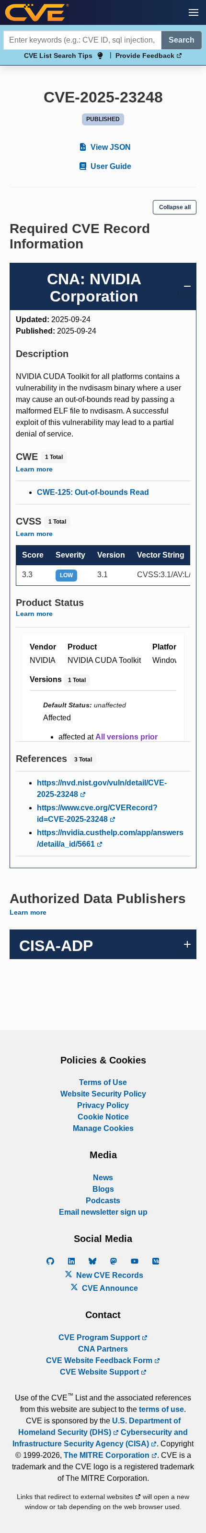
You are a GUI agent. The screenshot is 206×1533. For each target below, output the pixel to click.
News (103, 1178)
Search (182, 40)
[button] (193, 12)
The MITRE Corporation (107, 1455)
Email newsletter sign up (103, 1212)
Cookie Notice (103, 1117)
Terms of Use (103, 1082)
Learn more (34, 469)
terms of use (161, 1409)
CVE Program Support (100, 1337)
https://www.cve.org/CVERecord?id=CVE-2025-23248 (97, 813)
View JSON (110, 147)
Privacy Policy (103, 1105)
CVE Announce (109, 1288)
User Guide (110, 166)
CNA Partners (103, 1349)
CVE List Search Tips (58, 55)
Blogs (103, 1189)
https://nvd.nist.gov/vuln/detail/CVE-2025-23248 (102, 788)
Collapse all (175, 207)
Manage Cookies (103, 1128)
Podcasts (103, 1201)
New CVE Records (108, 1275)
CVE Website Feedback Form (100, 1360)
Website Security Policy (103, 1094)
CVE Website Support (100, 1372)
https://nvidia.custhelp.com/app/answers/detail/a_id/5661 (110, 838)
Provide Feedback (145, 55)
